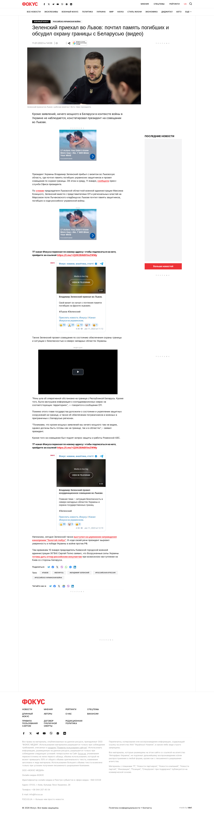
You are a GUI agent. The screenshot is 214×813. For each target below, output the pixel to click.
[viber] (51, 733)
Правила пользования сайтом (30, 723)
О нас (69, 713)
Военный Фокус (70, 12)
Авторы (48, 713)
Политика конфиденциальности (124, 808)
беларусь (59, 573)
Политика (87, 12)
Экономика (151, 12)
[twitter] (30, 733)
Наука (120, 12)
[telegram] (37, 733)
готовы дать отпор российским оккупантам (57, 556)
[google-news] (58, 733)
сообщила (103, 181)
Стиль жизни (134, 12)
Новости (27, 709)
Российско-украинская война (66, 22)
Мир (111, 12)
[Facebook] (44, 4)
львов (45, 573)
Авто (179, 12)
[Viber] (62, 4)
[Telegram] (53, 4)
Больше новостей (163, 266)
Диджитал (167, 12)
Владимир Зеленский (80, 573)
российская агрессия (105, 573)
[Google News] (66, 4)
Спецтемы (159, 4)
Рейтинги (174, 4)
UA (185, 4)
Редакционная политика (74, 722)
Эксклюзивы (51, 12)
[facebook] (24, 733)
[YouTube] (57, 4)
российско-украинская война (49, 578)
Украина (101, 12)
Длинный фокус (27, 715)
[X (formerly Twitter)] (49, 4)
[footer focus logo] (33, 701)
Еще (187, 12)
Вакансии (92, 713)
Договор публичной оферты (50, 723)
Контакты (147, 808)
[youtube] (44, 733)
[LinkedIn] (71, 4)
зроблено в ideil (186, 808)
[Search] (190, 4)
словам (40, 190)
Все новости (34, 12)
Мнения (145, 4)
